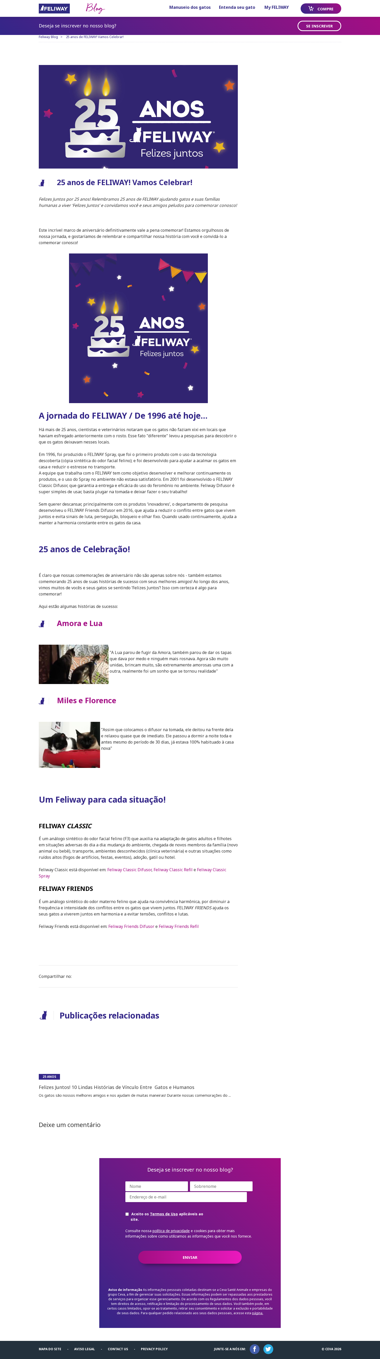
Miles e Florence (86, 700)
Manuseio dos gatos (190, 7)
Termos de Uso (164, 1213)
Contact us (118, 1349)
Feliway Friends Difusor (131, 926)
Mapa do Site (50, 1349)
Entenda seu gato (237, 7)
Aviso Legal (84, 1349)
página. (257, 1313)
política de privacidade (171, 1230)
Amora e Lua (80, 623)
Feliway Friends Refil (179, 926)
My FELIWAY (276, 7)
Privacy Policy (154, 1349)
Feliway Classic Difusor (129, 870)
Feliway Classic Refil (173, 870)
